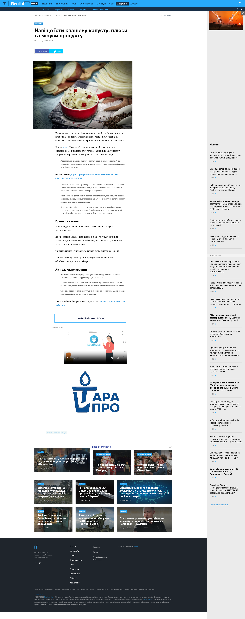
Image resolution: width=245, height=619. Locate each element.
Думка (59, 9)
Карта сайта (38, 594)
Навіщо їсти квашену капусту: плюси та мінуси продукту (71, 15)
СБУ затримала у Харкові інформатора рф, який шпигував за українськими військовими (225, 155)
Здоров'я (122, 3)
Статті (46, 9)
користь (49, 433)
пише (66, 147)
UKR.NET (136, 546)
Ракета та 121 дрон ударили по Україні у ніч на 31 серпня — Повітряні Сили (224, 239)
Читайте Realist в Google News (90, 318)
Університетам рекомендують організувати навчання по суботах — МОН (224, 369)
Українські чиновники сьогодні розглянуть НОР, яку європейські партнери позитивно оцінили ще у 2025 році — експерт (226, 205)
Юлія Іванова (57, 327)
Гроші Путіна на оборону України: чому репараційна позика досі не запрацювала (226, 285)
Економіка (62, 3)
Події (73, 3)
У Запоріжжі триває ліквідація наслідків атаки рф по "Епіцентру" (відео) (224, 423)
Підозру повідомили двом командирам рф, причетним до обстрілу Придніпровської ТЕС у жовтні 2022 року (225, 405)
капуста (57, 433)
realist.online (147, 599)
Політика (47, 3)
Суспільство (86, 3)
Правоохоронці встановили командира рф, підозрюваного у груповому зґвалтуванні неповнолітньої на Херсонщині (225, 351)
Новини (41, 452)
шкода (64, 433)
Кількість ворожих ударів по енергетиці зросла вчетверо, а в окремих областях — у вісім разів (226, 439)
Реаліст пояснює (100, 9)
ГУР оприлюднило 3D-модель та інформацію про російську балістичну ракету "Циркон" (225, 187)
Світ (111, 3)
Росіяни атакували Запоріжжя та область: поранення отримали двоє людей (226, 222)
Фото (71, 9)
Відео (83, 9)
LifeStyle (101, 3)
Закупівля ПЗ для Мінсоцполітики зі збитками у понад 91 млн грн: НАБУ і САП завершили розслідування (224, 489)
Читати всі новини (219, 504)
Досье (134, 3)
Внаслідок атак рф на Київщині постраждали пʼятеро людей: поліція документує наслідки (225, 171)
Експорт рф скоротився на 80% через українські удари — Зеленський (225, 334)
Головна (37, 15)
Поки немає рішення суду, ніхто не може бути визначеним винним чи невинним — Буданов (225, 301)
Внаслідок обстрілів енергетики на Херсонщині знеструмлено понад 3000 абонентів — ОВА (225, 455)
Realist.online (49, 597)
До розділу (168, 15)
